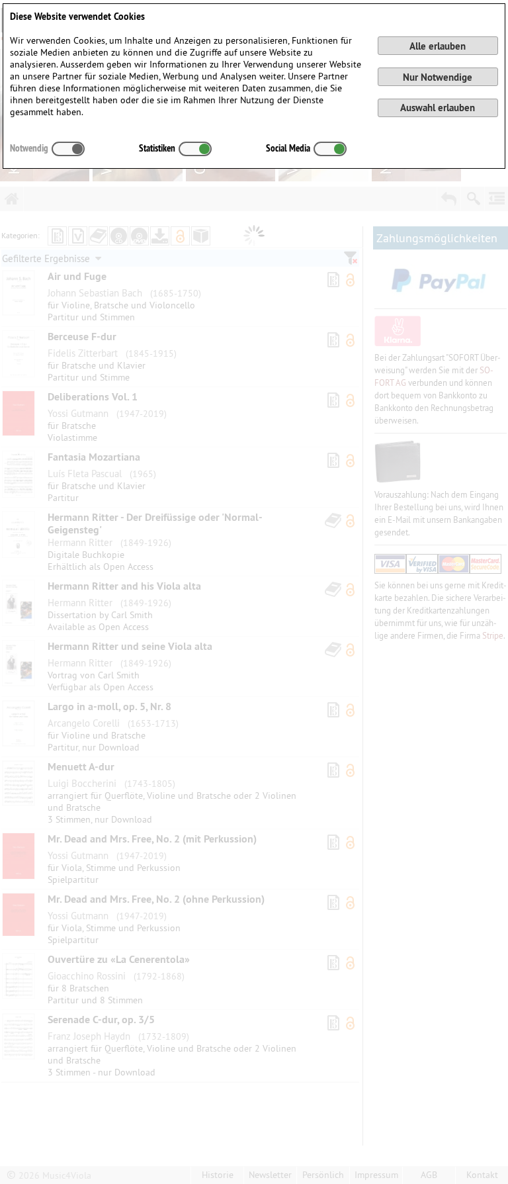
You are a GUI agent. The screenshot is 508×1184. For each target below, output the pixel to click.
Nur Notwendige (437, 77)
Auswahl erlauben (437, 107)
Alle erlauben (437, 46)
